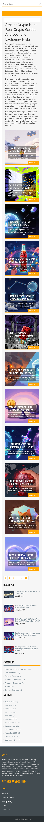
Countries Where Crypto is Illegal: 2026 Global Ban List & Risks (21, 482)
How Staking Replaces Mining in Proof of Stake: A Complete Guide (21, 371)
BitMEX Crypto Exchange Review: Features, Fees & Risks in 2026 (21, 297)
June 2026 (10, 709)
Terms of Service (8, 797)
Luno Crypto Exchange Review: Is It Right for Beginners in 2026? (20, 149)
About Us (5, 794)
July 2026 (10, 705)
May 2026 (10, 712)
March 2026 (11, 719)
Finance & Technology (14, 683)
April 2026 (10, 715)
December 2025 (13, 729)
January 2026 (12, 726)
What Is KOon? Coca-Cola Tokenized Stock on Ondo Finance (22, 260)
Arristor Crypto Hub (14, 781)
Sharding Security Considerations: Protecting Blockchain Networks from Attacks (26, 648)
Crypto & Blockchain (14, 690)
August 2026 (11, 702)
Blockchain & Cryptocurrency (18, 669)
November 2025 (13, 733)
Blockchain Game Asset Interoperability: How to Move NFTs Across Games (22, 445)
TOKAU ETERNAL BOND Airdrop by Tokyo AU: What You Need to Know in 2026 (21, 556)
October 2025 (11, 736)
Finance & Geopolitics (15, 679)
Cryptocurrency (12, 672)
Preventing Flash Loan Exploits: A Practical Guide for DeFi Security (20, 223)
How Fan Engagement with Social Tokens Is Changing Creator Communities (27, 634)
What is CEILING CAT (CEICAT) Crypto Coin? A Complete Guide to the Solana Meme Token (21, 519)
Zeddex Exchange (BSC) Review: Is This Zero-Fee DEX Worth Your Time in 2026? (21, 408)
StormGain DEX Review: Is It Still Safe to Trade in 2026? (27, 592)
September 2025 (12, 740)
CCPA (4, 805)
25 (26, 578)
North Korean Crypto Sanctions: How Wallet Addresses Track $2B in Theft (21, 186)
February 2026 (12, 722)
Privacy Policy (7, 801)
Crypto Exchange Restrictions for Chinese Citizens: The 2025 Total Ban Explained (21, 334)
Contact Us (6, 809)
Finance (9, 686)
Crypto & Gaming (13, 676)
